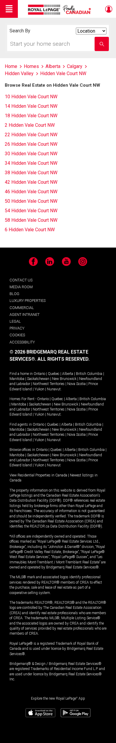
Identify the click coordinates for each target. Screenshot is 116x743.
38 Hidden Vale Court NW (31, 172)
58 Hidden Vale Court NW (31, 220)
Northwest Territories (49, 384)
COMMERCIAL (22, 307)
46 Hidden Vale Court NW (31, 191)
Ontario (39, 374)
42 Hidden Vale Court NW (31, 182)
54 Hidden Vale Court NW (31, 210)
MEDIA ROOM (21, 287)
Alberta (67, 374)
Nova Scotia (76, 384)
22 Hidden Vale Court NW (31, 134)
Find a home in (21, 374)
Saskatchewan (38, 379)
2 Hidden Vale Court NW (30, 125)
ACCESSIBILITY (22, 342)
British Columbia (89, 374)
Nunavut (54, 389)
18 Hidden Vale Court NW (31, 115)
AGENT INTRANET (25, 314)
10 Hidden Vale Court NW (31, 96)
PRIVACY (17, 328)
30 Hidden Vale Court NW (31, 153)
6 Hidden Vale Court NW (30, 229)
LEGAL (15, 321)
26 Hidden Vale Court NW (31, 144)
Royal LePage (60, 9)
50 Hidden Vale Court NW (31, 201)
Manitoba (17, 379)
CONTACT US (21, 280)
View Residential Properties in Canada (38, 475)
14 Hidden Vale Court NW (31, 106)
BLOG (14, 294)
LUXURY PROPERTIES (28, 300)
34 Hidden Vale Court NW (31, 163)
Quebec (53, 374)
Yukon (39, 389)
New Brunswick (64, 379)
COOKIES (17, 335)
